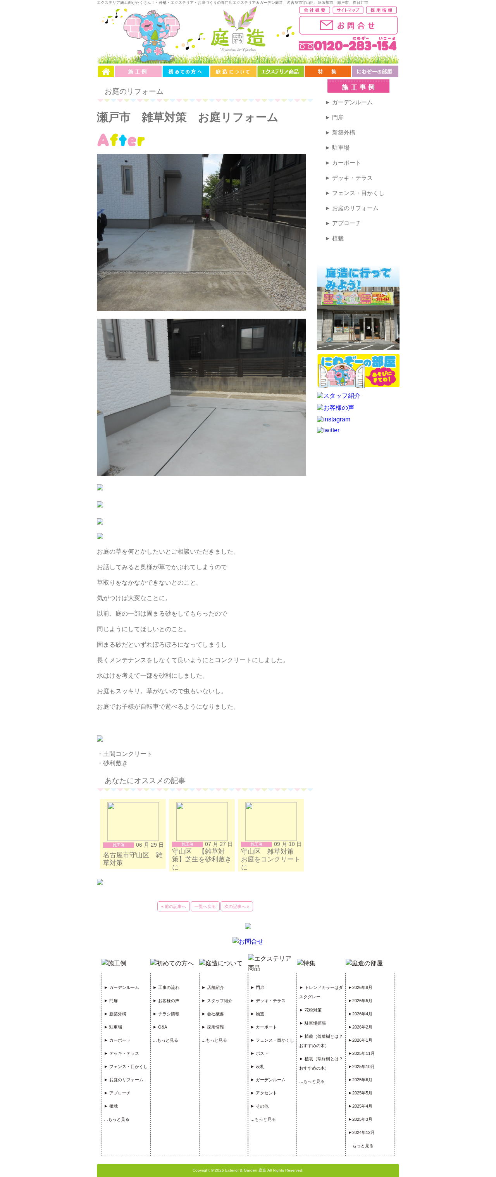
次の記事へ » (236, 906)
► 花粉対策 (310, 1010)
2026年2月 (362, 1027)
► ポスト (259, 1053)
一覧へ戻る (205, 906)
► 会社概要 (213, 1013)
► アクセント (263, 1093)
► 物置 (257, 1013)
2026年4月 (362, 1013)
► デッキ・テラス (349, 177)
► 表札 (257, 1066)
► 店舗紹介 (213, 987)
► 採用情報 (213, 1027)
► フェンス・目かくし (354, 193)
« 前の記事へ (173, 906)
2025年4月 (362, 1106)
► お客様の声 (166, 1000)
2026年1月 (362, 1040)
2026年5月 (362, 1000)
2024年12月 (363, 1132)
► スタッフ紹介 (217, 1000)
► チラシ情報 (166, 1013)
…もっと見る (116, 1119)
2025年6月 (362, 1079)
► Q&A (160, 1027)
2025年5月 (362, 1093)
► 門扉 (334, 117)
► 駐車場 (337, 147)
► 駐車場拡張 (312, 1023)
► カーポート (343, 162)
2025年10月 (363, 1066)
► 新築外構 (340, 132)
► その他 (259, 1106)
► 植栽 (334, 238)
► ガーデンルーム (349, 102)
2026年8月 (362, 987)
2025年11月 (363, 1053)
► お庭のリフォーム (352, 208)
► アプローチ (343, 223)
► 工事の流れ (166, 987)
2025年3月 (362, 1119)
